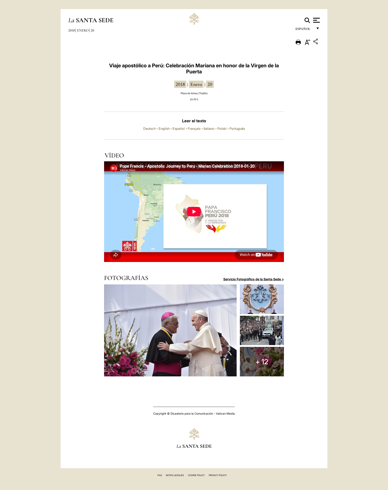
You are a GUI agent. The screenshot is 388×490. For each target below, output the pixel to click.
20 (92, 30)
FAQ (159, 475)
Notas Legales (175, 475)
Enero (83, 30)
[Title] (316, 42)
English (164, 129)
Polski (222, 129)
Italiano (208, 129)
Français (194, 129)
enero (196, 84)
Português (237, 129)
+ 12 (261, 361)
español (304, 30)
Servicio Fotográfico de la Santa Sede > (253, 279)
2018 (71, 30)
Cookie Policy (196, 475)
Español (179, 129)
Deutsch (149, 129)
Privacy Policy (218, 475)
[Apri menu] (316, 20)
